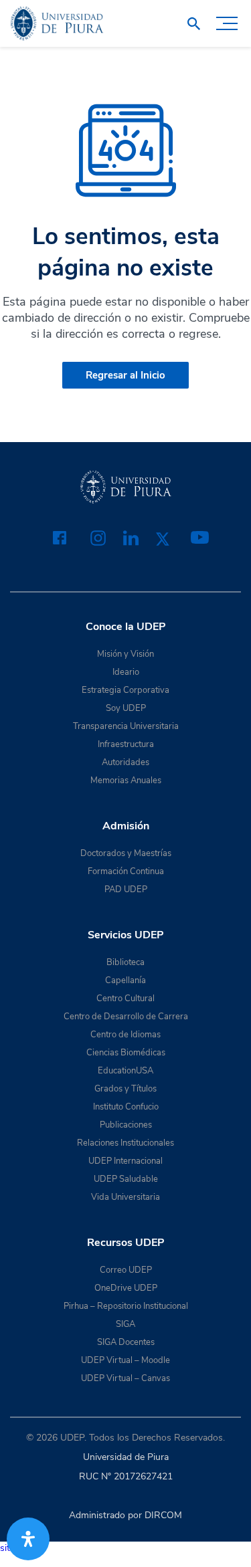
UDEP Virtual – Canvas (125, 1378)
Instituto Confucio (126, 1107)
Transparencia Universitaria (126, 726)
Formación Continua (126, 871)
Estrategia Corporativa (125, 690)
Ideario (125, 672)
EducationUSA (125, 1071)
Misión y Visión (125, 654)
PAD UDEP (125, 889)
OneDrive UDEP (125, 1288)
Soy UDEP (126, 708)
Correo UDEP (126, 1270)
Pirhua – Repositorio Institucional (126, 1306)
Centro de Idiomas (125, 1035)
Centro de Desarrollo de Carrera (126, 1017)
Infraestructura (126, 744)
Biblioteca (125, 962)
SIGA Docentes (126, 1342)
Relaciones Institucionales (125, 1143)
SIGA (125, 1324)
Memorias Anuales (125, 780)
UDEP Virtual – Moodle (125, 1360)
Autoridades (125, 762)
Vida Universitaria (125, 1197)
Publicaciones (126, 1125)
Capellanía (125, 980)
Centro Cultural (125, 999)
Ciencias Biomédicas (125, 1053)
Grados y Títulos (125, 1089)
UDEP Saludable (126, 1179)
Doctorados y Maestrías (125, 853)
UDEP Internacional (125, 1161)
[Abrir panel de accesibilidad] (28, 1539)
